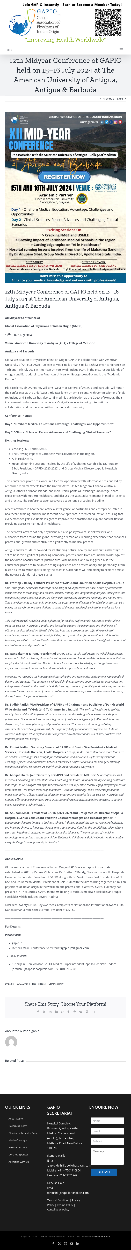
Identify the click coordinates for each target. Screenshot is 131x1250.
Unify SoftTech (102, 1236)
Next (120, 99)
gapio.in (17, 943)
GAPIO (42, 1236)
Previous (108, 99)
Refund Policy (65, 1205)
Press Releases (38, 983)
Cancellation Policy (58, 1209)
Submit (104, 1172)
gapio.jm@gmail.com (75, 948)
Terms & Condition (58, 1200)
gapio (11, 983)
